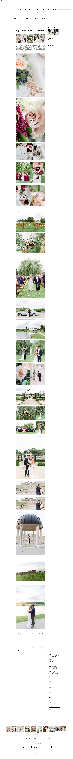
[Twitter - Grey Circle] (52, 709)
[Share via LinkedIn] (20, 650)
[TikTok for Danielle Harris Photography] (41, 743)
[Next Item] (57, 32)
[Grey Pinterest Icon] (33, 743)
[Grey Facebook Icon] (38, 743)
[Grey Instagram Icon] (36, 743)
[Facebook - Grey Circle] (50, 709)
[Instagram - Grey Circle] (56, 709)
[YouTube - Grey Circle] (54, 709)
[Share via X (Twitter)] (18, 650)
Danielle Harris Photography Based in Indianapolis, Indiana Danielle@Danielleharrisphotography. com (36, 734)
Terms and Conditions (45, 757)
